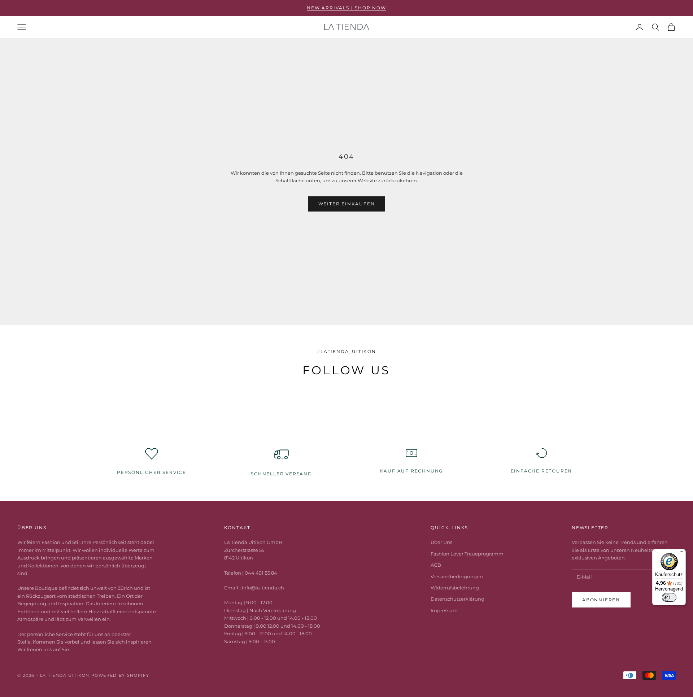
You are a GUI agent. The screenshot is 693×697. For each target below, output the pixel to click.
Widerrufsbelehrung (455, 588)
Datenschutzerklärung (457, 599)
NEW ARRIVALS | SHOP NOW (346, 7)
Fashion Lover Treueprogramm (467, 554)
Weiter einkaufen (346, 203)
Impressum (444, 610)
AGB (436, 565)
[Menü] (681, 553)
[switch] (669, 597)
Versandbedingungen (457, 576)
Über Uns (441, 542)
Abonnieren (601, 599)
